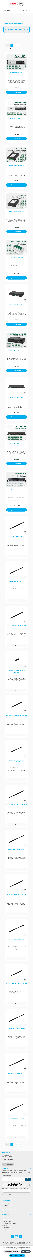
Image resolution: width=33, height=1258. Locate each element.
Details (16, 556)
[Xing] (21, 1237)
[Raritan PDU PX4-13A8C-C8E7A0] (16, 704)
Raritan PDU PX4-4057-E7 (16, 1073)
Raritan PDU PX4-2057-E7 (16, 939)
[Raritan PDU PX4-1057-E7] (16, 526)
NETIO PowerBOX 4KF (16, 119)
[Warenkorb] (30, 10)
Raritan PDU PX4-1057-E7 (17, 536)
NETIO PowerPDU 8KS (16, 443)
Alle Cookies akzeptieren (17, 1255)
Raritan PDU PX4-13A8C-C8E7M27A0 (16, 760)
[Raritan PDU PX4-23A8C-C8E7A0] (16, 973)
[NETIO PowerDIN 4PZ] (16, 247)
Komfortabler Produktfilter (17, 29)
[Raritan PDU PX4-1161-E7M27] (16, 615)
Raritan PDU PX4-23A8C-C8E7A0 (16, 983)
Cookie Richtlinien (6, 1221)
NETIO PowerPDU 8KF (16, 397)
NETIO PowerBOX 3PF (16, 72)
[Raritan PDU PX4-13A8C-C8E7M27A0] (16, 749)
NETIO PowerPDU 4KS (16, 304)
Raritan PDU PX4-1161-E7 (16, 581)
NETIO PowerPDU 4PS (16, 351)
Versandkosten (6, 1227)
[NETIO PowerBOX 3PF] (16, 62)
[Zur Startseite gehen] (16, 4)
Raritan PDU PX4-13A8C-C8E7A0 (16, 715)
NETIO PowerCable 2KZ (16, 165)
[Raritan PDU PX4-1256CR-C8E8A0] (16, 660)
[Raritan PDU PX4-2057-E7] (16, 928)
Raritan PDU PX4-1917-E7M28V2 (17, 894)
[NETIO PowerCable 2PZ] (16, 201)
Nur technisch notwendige (12, 1251)
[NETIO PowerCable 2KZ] (16, 154)
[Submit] (28, 1179)
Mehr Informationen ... (20, 1248)
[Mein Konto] (27, 10)
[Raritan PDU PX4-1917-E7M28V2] (16, 883)
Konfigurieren (26, 1251)
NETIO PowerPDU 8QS (16, 490)
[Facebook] (12, 1237)
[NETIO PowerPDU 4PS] (16, 340)
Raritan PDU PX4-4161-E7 (16, 1118)
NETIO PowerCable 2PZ (16, 211)
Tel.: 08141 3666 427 (8, 1159)
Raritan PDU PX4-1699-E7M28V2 (16, 805)
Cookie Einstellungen (7, 1219)
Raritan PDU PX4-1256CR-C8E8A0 (16, 671)
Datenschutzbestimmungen (9, 1223)
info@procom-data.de (8, 1161)
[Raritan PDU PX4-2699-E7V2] (16, 1018)
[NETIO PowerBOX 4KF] (16, 108)
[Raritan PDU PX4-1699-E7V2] (16, 839)
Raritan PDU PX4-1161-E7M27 (16, 626)
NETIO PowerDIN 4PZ (16, 258)
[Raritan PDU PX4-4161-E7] (16, 1107)
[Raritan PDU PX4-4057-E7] (16, 1062)
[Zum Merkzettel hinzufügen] (25, 68)
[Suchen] (19, 10)
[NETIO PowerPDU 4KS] (16, 294)
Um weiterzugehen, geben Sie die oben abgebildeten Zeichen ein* (15, 1188)
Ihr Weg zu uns (9, 1164)
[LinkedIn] (16, 1237)
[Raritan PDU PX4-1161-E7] (16, 570)
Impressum (4, 1225)
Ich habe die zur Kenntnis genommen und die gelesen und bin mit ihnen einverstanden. (15, 1196)
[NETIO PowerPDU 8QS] (16, 479)
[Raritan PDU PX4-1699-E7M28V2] (16, 794)
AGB (3, 1217)
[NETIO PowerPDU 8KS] (16, 433)
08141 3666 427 (7, 1206)
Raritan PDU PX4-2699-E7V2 (16, 1028)
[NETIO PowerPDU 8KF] (16, 386)
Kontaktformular (6, 1229)
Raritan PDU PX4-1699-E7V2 (16, 849)
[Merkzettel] (23, 10)
